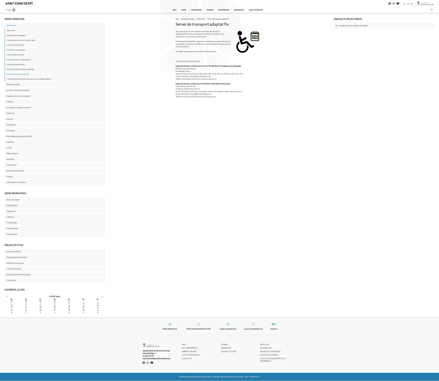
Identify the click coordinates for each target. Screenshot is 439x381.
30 (98, 310)
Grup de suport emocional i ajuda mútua (21, 40)
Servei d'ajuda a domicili (15, 55)
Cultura (10, 102)
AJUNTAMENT (196, 10)
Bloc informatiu (189, 348)
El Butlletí (187, 359)
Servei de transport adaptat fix (18, 74)
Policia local (12, 165)
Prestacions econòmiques (16, 50)
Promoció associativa (15, 171)
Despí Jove (11, 211)
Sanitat (10, 177)
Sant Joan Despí (19, 3)
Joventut (10, 142)
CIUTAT (183, 10)
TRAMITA (210, 10)
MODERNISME (223, 10)
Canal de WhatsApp (227, 329)
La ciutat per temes (187, 19)
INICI (174, 10)
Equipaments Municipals (17, 257)
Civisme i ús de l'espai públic (18, 90)
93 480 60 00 (148, 356)
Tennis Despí (12, 234)
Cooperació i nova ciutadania (18, 96)
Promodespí (12, 223)
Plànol (224, 345)
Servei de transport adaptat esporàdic (20, 69)
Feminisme (11, 125)
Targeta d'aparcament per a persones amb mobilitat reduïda (29, 79)
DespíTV (273, 329)
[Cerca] (432, 10)
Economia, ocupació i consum (19, 108)
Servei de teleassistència (16, 64)
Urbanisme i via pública (16, 182)
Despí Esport (12, 205)
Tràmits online (189, 352)
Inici (177, 19)
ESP (408, 4)
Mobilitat (11, 159)
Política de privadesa (270, 352)
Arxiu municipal (13, 200)
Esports (10, 119)
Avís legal (264, 345)
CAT (404, 4)
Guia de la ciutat (228, 352)
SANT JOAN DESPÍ (256, 10)
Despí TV (10, 217)
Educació (10, 113)
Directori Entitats (14, 252)
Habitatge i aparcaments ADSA (19, 136)
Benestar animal (13, 85)
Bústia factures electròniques (19, 275)
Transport (226, 348)
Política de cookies (269, 355)
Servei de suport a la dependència (19, 60)
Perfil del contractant (15, 263)
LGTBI (9, 148)
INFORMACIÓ (239, 10)
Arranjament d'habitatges (16, 35)
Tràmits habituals (14, 269)
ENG (411, 4)
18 (26, 308)
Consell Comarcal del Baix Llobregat (353, 26)
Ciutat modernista (190, 355)
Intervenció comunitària (15, 45)
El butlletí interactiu (253, 329)
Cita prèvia (11, 280)
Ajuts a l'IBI (11, 30)
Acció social (11, 25)
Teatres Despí (12, 229)
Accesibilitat (266, 348)
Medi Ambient (12, 154)
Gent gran (11, 131)
